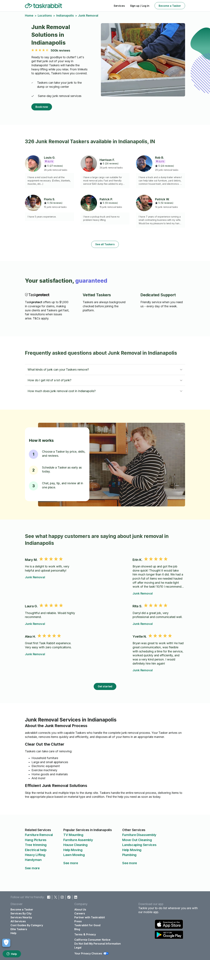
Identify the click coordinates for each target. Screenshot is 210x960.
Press (78, 921)
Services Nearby (21, 917)
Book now (41, 106)
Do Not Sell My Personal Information (97, 943)
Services (119, 5)
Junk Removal (35, 577)
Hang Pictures (35, 840)
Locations (45, 15)
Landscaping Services (139, 845)
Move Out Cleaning (137, 840)
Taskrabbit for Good (87, 925)
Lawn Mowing (74, 855)
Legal (77, 947)
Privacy (91, 934)
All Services (18, 921)
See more (32, 868)
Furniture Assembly (78, 840)
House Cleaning (75, 845)
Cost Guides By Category (26, 925)
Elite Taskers (18, 929)
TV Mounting (73, 835)
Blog (77, 929)
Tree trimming (36, 845)
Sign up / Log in (139, 5)
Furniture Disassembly (139, 835)
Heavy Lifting (35, 855)
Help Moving (73, 850)
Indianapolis (65, 15)
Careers (79, 913)
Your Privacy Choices (88, 953)
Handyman (33, 860)
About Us (80, 909)
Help (14, 954)
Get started (105, 686)
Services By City (21, 913)
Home (29, 15)
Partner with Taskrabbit (89, 917)
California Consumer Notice (92, 939)
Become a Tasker (170, 5)
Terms (78, 934)
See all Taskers (105, 244)
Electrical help (36, 850)
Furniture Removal (39, 835)
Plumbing (129, 855)
